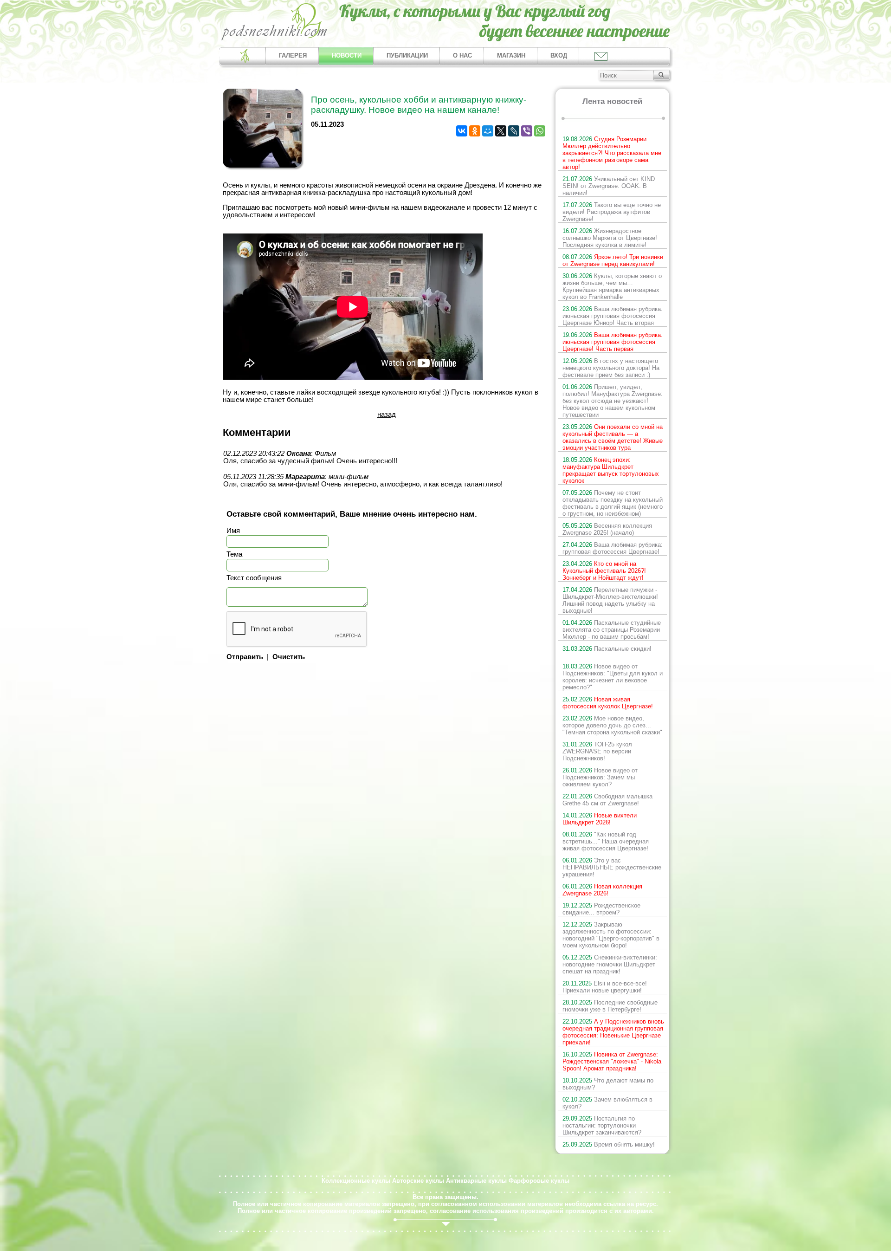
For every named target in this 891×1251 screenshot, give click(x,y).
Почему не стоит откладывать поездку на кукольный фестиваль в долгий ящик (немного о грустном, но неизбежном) (612, 503)
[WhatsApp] (539, 130)
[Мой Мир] (487, 130)
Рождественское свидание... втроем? (601, 909)
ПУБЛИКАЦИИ (407, 55)
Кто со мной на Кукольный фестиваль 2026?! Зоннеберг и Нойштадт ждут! (604, 570)
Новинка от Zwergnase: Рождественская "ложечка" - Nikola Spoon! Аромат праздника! (611, 1061)
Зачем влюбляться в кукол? (607, 1103)
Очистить (288, 657)
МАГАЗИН (511, 55)
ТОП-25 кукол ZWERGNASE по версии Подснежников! (597, 751)
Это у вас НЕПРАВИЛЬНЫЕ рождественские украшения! (611, 867)
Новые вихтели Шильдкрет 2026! (599, 819)
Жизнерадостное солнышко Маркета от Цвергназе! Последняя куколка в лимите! (609, 237)
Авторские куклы (418, 1180)
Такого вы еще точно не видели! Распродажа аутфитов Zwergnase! (611, 211)
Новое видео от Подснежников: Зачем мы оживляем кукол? (600, 777)
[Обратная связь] (600, 56)
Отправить (244, 657)
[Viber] (526, 130)
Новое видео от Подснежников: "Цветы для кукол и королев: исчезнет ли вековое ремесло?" (612, 677)
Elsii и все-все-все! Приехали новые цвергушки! (604, 987)
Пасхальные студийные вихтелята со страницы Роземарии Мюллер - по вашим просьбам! (611, 629)
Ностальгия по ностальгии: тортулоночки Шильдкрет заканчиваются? (601, 1125)
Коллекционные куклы (356, 1180)
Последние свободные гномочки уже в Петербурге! (610, 1006)
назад (386, 414)
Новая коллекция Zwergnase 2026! (602, 890)
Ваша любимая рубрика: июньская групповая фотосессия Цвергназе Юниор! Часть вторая (612, 315)
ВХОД (558, 55)
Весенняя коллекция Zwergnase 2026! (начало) (607, 529)
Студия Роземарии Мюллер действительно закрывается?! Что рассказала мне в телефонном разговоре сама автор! (611, 153)
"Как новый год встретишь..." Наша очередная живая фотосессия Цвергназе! (605, 841)
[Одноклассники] (474, 130)
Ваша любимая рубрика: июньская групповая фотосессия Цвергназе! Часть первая (612, 341)
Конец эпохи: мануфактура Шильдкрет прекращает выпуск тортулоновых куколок (610, 470)
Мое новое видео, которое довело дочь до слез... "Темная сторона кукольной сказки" (612, 725)
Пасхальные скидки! (607, 648)
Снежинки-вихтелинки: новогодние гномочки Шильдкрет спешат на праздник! (609, 964)
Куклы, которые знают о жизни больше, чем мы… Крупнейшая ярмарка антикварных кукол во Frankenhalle (612, 286)
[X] (500, 130)
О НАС (462, 55)
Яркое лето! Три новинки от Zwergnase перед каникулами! (612, 260)
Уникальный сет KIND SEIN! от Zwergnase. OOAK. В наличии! (608, 185)
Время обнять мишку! (608, 1144)
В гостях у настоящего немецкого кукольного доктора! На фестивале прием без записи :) (610, 367)
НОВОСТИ (347, 55)
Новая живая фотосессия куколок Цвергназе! (607, 703)
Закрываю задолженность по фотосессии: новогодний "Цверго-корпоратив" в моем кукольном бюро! (610, 935)
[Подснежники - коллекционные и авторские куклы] (274, 39)
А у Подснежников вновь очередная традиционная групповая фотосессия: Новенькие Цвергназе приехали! (613, 1032)
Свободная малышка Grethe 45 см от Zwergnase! (607, 800)
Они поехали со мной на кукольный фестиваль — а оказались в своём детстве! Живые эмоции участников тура (612, 437)
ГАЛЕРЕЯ (293, 55)
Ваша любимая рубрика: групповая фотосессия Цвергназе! (612, 548)
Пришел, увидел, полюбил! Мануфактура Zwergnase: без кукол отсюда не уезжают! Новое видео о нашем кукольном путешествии (612, 400)
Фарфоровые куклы (539, 1180)
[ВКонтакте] (461, 130)
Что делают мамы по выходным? (607, 1084)
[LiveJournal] (513, 130)
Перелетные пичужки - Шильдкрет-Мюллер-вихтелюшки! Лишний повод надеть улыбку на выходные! (610, 600)
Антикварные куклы (476, 1180)
